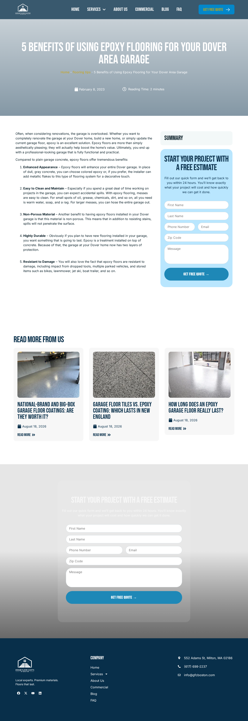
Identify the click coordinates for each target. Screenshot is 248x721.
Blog (165, 9)
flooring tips (81, 72)
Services (94, 9)
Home (75, 9)
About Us (120, 9)
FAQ (179, 9)
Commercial (144, 9)
